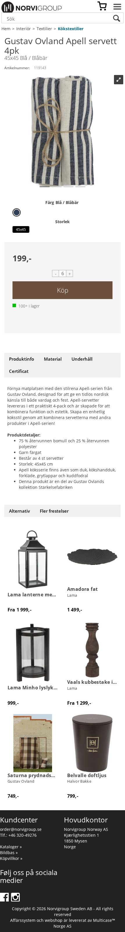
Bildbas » (9, 852)
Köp (62, 290)
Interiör (23, 28)
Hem (5, 28)
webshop (54, 920)
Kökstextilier (70, 28)
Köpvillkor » (11, 858)
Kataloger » (11, 846)
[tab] (21, 359)
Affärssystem (22, 920)
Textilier (44, 28)
